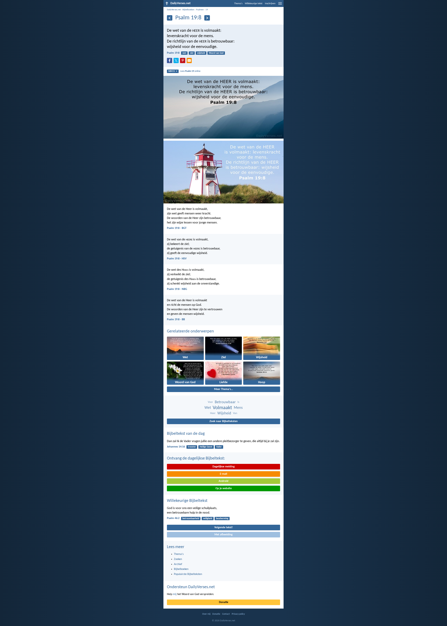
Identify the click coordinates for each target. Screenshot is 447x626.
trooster (192, 447)
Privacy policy (238, 614)
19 (207, 10)
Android (223, 481)
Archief (178, 564)
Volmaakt (222, 407)
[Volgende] (207, 18)
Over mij (206, 614)
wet (184, 53)
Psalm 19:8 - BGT (176, 228)
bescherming (222, 518)
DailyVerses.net (174, 10)
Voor (210, 402)
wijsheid (201, 53)
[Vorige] (169, 18)
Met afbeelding (223, 534)
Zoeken (178, 559)
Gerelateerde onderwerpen (190, 331)
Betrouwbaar (225, 402)
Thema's (238, 3)
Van (235, 413)
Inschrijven (270, 3)
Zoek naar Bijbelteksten (224, 421)
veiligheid (207, 518)
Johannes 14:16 (176, 446)
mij (175, 594)
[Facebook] (170, 61)
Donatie (223, 602)
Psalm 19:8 (173, 53)
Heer (213, 413)
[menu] (280, 5)
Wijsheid (224, 413)
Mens (238, 408)
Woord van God (216, 53)
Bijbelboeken (188, 10)
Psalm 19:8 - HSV (176, 258)
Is (238, 402)
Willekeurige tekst (253, 3)
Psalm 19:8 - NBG (177, 289)
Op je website (223, 488)
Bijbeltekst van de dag (186, 434)
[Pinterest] (183, 61)
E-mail (223, 474)
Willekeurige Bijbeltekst (187, 501)
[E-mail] (190, 61)
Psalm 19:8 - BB (176, 319)
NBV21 (171, 71)
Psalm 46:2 (173, 518)
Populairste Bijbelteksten (188, 574)
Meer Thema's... (223, 389)
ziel (191, 53)
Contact (226, 614)
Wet (207, 408)
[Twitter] (177, 61)
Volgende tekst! (223, 527)
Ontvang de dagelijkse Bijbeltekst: (196, 458)
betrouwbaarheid (190, 518)
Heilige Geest (206, 447)
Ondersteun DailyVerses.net (191, 587)
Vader (219, 447)
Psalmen (200, 10)
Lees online (190, 71)
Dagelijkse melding (223, 466)
